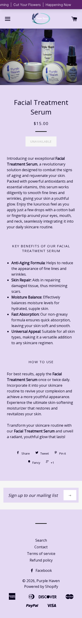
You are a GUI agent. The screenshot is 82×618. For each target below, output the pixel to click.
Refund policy (41, 560)
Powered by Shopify (41, 586)
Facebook (43, 570)
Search (41, 540)
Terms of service (41, 553)
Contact (41, 546)
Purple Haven (48, 580)
